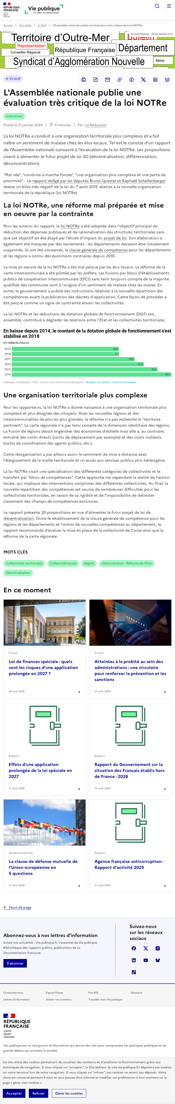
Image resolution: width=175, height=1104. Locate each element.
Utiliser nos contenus (58, 1000)
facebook (134, 948)
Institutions (14, 116)
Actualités (25, 25)
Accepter (14, 1093)
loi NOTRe (70, 226)
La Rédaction (96, 124)
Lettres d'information (16, 1000)
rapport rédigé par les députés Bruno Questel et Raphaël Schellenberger (99, 181)
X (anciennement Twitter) (145, 948)
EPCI (85, 279)
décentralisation (18, 518)
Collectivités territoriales (24, 563)
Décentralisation (18, 573)
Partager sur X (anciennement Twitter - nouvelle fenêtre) (143, 79)
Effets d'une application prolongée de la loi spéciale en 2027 (40, 770)
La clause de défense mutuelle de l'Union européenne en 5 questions (43, 867)
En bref (15, 78)
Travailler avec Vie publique (105, 1000)
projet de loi (115, 238)
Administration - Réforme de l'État (127, 563)
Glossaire (136, 993)
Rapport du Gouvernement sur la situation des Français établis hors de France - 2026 (130, 770)
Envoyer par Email (107, 79)
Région (89, 563)
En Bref (42, 25)
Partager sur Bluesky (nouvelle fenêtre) (167, 79)
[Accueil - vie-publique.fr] (44, 10)
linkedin (134, 960)
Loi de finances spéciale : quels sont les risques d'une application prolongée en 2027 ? (43, 667)
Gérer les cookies (69, 1093)
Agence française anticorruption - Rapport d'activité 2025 (129, 864)
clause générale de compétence (98, 250)
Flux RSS (93, 993)
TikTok (134, 972)
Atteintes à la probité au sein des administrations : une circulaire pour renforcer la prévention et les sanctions (130, 670)
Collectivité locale (63, 563)
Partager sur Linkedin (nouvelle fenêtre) (155, 79)
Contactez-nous (13, 993)
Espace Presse (54, 993)
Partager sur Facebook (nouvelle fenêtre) (131, 79)
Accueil (8, 25)
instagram (157, 948)
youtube (145, 960)
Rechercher (157, 6)
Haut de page (19, 907)
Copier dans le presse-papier (119, 79)
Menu (169, 6)
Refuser (38, 1093)
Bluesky (157, 960)
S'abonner (15, 963)
